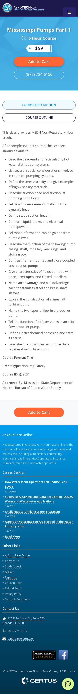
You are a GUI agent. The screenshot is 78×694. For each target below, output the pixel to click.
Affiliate (9, 572)
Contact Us (12, 561)
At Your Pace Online (17, 555)
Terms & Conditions (17, 599)
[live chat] (68, 684)
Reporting (11, 577)
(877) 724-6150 (39, 74)
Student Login (13, 566)
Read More (12, 536)
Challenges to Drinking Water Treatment (32, 511)
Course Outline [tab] (39, 117)
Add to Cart (39, 61)
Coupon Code (13, 583)
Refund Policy (13, 588)
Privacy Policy (13, 594)
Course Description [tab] (39, 105)
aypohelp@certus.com (21, 638)
